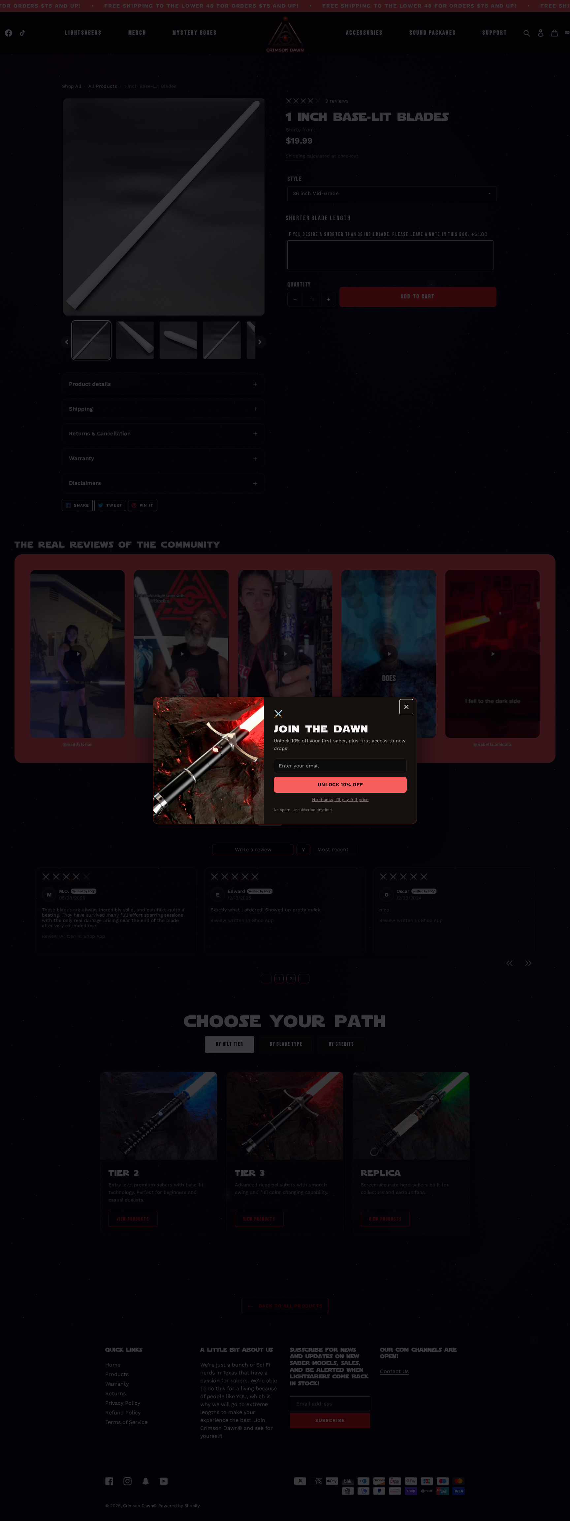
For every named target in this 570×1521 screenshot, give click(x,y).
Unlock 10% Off (340, 785)
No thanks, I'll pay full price (340, 799)
